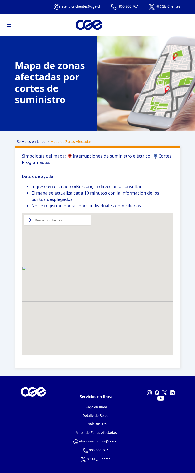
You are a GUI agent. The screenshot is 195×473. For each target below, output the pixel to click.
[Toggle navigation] (9, 24)
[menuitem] (96, 406)
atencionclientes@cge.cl (81, 6)
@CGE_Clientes (168, 6)
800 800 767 (128, 6)
